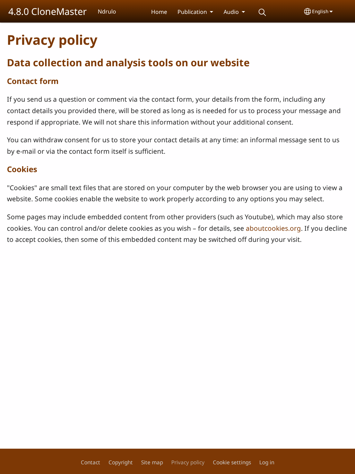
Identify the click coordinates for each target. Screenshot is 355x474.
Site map (152, 462)
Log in (266, 462)
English (320, 11)
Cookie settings (232, 462)
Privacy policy (188, 462)
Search (262, 12)
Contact (90, 462)
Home (159, 12)
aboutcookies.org (273, 228)
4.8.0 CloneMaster (47, 11)
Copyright (121, 462)
